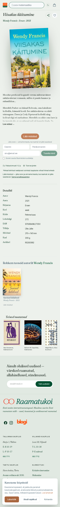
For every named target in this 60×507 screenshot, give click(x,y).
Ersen (22, 20)
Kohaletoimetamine (40, 471)
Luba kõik (11, 499)
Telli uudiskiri (44, 384)
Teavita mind (49, 153)
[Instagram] (11, 423)
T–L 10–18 (36, 447)
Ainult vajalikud (30, 499)
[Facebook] (5, 423)
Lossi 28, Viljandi (39, 442)
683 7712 (35, 456)
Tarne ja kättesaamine (20, 177)
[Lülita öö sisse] (48, 5)
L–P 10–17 (7, 452)
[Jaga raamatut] (48, 15)
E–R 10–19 (7, 447)
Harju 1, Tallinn (9, 442)
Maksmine (36, 475)
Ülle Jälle (29, 228)
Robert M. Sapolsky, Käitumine (31, 349)
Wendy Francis (10, 20)
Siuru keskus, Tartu (11, 471)
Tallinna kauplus (12, 436)
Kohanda (48, 499)
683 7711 (6, 456)
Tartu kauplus (10, 465)
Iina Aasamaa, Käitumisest (8, 349)
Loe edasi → (9, 124)
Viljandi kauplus (41, 436)
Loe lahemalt (47, 493)
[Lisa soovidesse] (54, 15)
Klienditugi (38, 465)
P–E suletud (37, 452)
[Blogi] (24, 422)
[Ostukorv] (54, 5)
